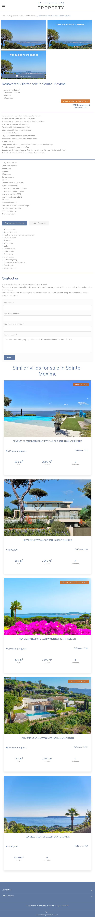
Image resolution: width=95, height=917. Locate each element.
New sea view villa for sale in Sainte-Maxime (47, 540)
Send (9, 357)
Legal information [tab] (39, 223)
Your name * (9, 302)
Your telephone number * (14, 324)
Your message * (10, 335)
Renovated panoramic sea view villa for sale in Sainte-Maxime (47, 441)
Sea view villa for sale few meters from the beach (47, 639)
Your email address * (12, 313)
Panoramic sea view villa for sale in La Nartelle (47, 738)
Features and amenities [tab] (14, 223)
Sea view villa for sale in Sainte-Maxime (48, 837)
